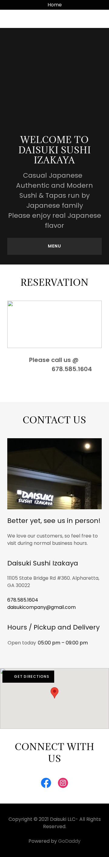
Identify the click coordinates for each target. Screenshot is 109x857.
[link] (46, 784)
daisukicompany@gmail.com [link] (41, 607)
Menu (54, 246)
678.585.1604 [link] (22, 599)
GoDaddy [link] (69, 841)
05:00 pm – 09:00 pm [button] (63, 642)
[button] (18, 19)
